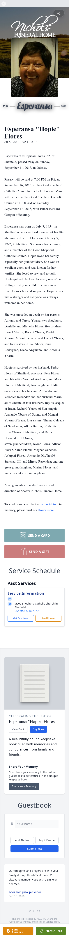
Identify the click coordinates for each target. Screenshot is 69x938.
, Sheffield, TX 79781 (27, 611)
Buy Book (38, 729)
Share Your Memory (24, 786)
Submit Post (34, 848)
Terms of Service (44, 921)
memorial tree (49, 504)
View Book (18, 729)
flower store (46, 510)
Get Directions (20, 618)
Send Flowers (48, 618)
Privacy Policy (24, 921)
